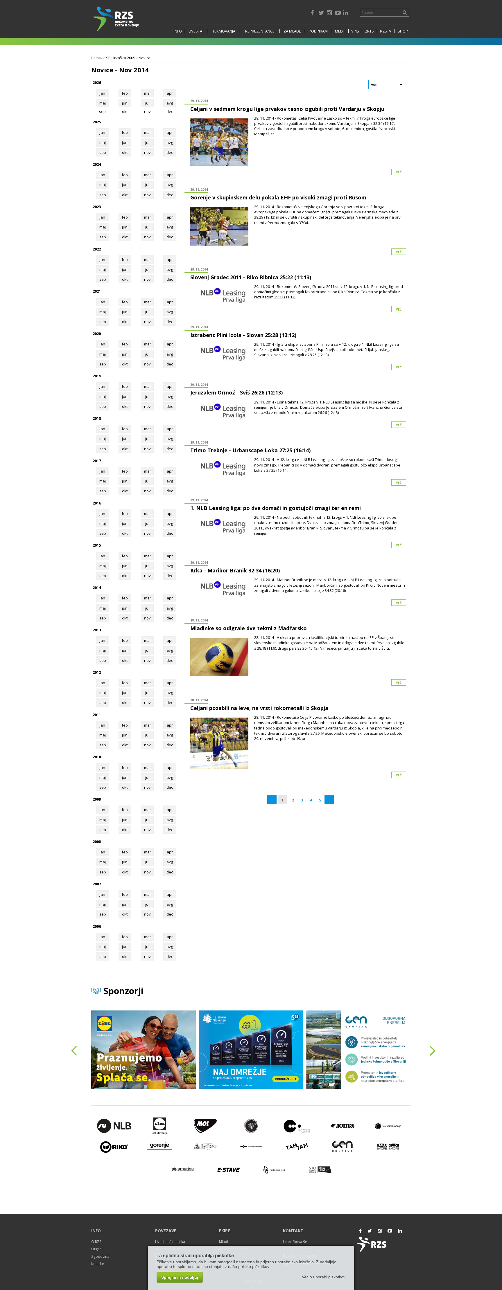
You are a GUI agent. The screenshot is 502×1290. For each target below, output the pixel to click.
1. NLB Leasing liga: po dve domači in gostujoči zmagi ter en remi (275, 508)
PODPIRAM (318, 31)
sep (102, 152)
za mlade (292, 31)
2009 (97, 799)
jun (125, 103)
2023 (97, 206)
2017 (97, 460)
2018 (97, 418)
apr (170, 93)
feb (125, 93)
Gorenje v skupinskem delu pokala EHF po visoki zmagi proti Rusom (278, 197)
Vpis (355, 31)
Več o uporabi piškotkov (323, 1277)
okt (125, 152)
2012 (97, 672)
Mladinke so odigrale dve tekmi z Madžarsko (248, 628)
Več (398, 172)
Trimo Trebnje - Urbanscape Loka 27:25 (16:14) (250, 450)
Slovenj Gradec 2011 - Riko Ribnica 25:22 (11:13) (250, 277)
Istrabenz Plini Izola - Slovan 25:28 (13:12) (243, 334)
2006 (97, 926)
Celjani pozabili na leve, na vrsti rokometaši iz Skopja (259, 708)
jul (147, 103)
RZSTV (385, 31)
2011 (97, 714)
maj (102, 103)
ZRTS (369, 31)
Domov (97, 57)
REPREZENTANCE (260, 31)
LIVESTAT (196, 31)
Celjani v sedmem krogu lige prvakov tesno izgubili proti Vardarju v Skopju (287, 108)
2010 (97, 756)
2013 (97, 630)
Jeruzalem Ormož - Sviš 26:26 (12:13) (236, 392)
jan (102, 93)
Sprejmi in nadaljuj (179, 1277)
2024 (97, 164)
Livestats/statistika (170, 1241)
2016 (97, 503)
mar (147, 93)
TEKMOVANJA (223, 31)
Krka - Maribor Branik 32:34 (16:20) (235, 570)
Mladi (223, 1241)
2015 (97, 545)
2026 (97, 82)
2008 (97, 841)
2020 (97, 333)
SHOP (403, 31)
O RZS (96, 1241)
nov (147, 152)
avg (169, 103)
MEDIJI (340, 31)
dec (169, 152)
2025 (97, 122)
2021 (97, 291)
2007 (97, 884)
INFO (178, 31)
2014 (97, 587)
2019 (97, 376)
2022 (97, 249)
